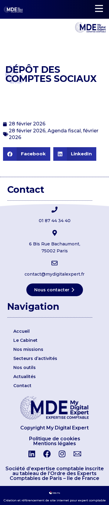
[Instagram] (62, 453)
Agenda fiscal (64, 131)
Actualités (24, 376)
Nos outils (24, 367)
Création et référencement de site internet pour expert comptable (55, 500)
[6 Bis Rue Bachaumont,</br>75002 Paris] (54, 233)
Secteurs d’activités (35, 358)
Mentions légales (54, 443)
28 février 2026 (27, 131)
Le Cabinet (25, 340)
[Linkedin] (31, 453)
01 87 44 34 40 (55, 220)
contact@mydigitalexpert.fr (54, 274)
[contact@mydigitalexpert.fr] (54, 263)
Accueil (21, 331)
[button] (26, 154)
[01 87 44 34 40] (54, 210)
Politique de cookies (54, 439)
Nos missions (28, 349)
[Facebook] (46, 453)
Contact (22, 385)
